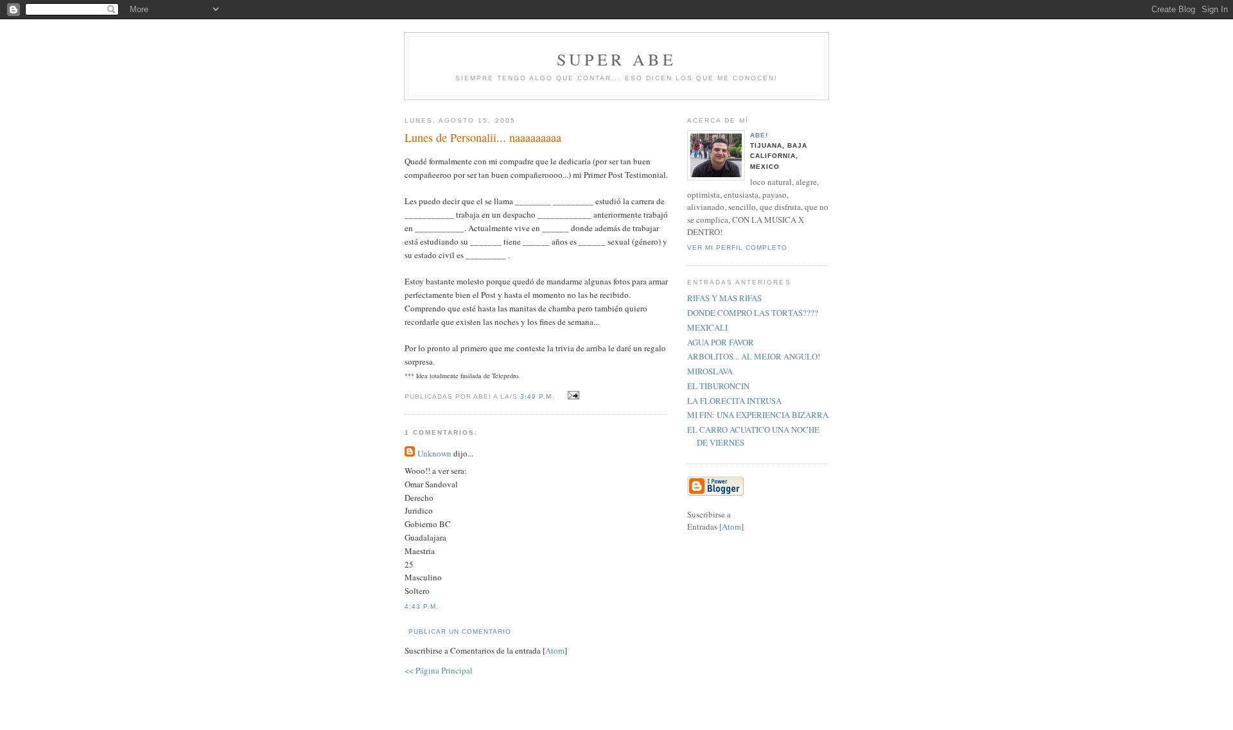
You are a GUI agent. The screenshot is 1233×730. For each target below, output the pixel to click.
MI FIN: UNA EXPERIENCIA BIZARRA (757, 415)
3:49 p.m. (538, 396)
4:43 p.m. (422, 606)
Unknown (434, 453)
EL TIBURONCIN (718, 386)
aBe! (759, 135)
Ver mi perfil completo (737, 247)
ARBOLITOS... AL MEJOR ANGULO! (753, 356)
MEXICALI (707, 327)
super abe (616, 59)
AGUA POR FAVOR (720, 342)
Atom (554, 650)
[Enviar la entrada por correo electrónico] (571, 395)
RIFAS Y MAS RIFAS (724, 298)
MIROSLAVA (710, 371)
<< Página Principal (439, 670)
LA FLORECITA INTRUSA (734, 400)
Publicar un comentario (459, 631)
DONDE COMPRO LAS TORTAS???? (752, 312)
